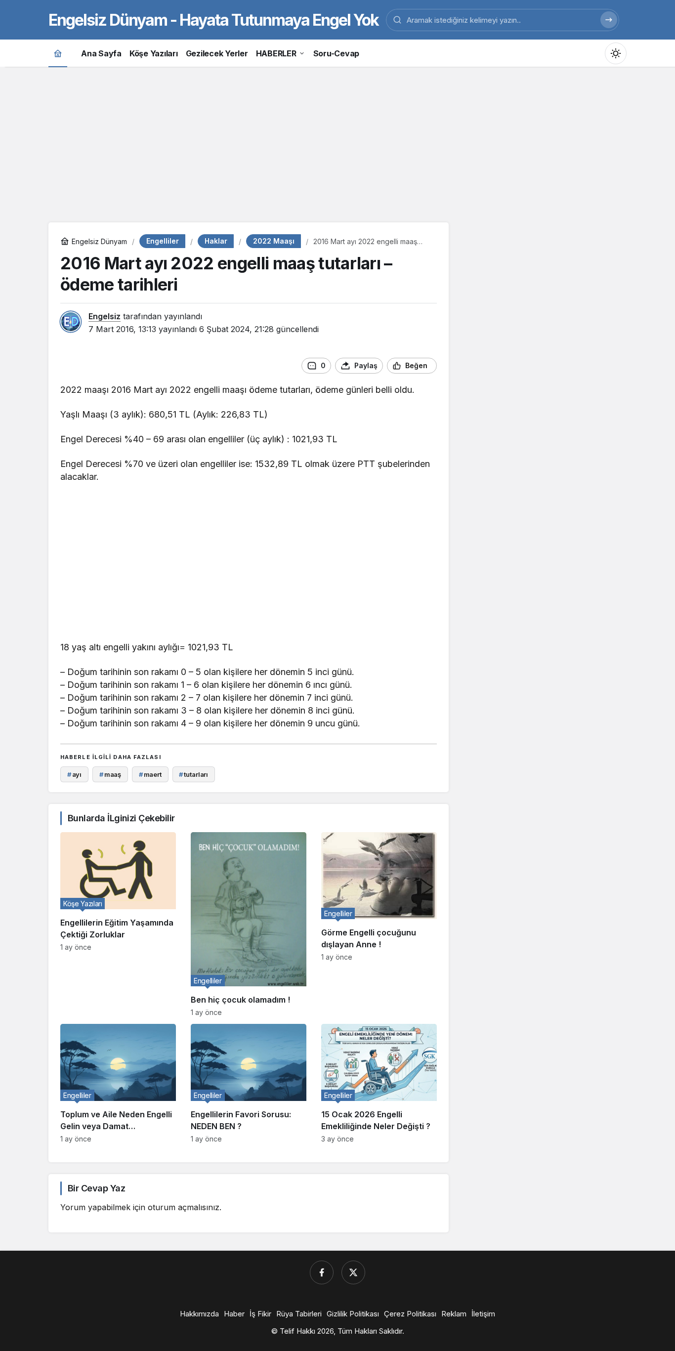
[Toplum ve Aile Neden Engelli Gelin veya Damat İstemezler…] (118, 1083)
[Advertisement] (337, 143)
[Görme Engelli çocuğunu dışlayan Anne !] (379, 924)
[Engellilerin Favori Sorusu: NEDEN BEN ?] (248, 1083)
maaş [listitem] (110, 774)
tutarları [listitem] (193, 774)
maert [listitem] (150, 774)
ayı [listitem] (74, 774)
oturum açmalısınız (183, 1207)
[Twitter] (353, 1272)
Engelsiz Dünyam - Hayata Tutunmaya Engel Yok (213, 20)
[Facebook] (322, 1272)
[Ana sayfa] (57, 53)
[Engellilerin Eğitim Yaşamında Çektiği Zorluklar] (118, 924)
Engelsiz (104, 316)
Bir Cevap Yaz (96, 1188)
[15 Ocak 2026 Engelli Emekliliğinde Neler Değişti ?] (379, 1083)
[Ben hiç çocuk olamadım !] (248, 924)
